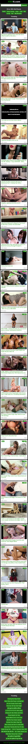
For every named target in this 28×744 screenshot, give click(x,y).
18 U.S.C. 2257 (20, 742)
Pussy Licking (10, 11)
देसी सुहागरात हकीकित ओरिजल (14, 708)
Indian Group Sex (6, 729)
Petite (4, 11)
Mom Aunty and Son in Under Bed (14, 724)
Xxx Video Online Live (21, 731)
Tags (9, 742)
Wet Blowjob (18, 13)
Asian (17, 11)
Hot (12, 13)
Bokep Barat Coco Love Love (14, 717)
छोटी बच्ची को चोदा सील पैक (7, 731)
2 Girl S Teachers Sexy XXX (19, 729)
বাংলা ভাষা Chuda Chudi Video (14, 703)
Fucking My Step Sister (14, 699)
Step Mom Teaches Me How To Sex (14, 727)
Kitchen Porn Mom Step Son (14, 722)
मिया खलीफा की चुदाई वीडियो (14, 736)
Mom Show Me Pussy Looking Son (14, 701)
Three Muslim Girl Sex (14, 715)
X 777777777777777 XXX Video (14, 710)
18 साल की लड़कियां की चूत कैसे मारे (14, 738)
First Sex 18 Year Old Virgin (14, 706)
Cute (21, 11)
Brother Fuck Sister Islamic (14, 720)
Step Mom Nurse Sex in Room (14, 734)
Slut (25, 11)
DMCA (13, 742)
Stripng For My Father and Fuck (14, 713)
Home (5, 742)
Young (8, 13)
